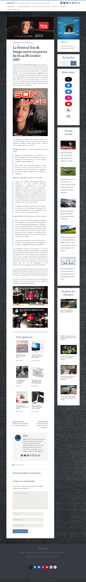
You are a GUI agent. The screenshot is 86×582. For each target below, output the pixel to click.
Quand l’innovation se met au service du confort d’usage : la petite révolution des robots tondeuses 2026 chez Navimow (68, 186)
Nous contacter (13, 9)
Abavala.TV (11, 6)
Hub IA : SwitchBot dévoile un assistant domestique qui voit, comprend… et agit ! (67, 157)
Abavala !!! (11, 3)
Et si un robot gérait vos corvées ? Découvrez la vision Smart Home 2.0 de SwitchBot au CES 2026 (68, 274)
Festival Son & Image (21, 269)
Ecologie (47, 6)
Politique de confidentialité (47, 552)
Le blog (63, 6)
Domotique (37, 6)
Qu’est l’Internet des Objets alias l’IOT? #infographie (42, 425)
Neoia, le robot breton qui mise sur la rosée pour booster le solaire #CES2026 (67, 215)
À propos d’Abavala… (32, 552)
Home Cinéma (22, 13)
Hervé (32, 42)
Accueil (22, 552)
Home (3, 13)
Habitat (55, 6)
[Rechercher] (73, 63)
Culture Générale (23, 6)
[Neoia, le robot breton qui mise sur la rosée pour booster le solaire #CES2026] (68, 203)
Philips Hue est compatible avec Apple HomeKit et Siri (20, 424)
